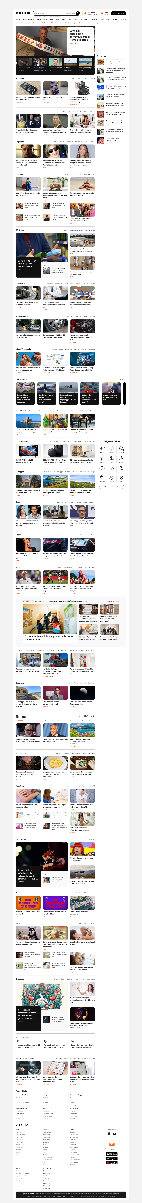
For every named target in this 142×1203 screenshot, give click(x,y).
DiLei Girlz (20, 174)
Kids (18, 893)
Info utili (18, 307)
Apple (61, 349)
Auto (67, 316)
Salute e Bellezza (21, 1108)
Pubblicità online (75, 1058)
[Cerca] (78, 13)
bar (44, 1100)
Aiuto (17, 1154)
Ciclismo (72, 593)
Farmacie (61, 721)
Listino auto (73, 1144)
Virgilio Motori (22, 316)
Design (52, 411)
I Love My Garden (76, 441)
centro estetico (20, 1113)
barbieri (18, 1116)
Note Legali (35, 1196)
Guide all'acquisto (83, 78)
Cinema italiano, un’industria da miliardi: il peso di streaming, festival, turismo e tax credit (27, 874)
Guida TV (55, 141)
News (62, 141)
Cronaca (73, 535)
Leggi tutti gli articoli (112, 601)
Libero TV (45, 1162)
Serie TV (92, 141)
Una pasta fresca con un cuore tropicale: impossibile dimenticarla (54, 774)
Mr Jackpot (19, 1178)
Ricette (86, 19)
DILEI (89, 1193)
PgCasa (19, 650)
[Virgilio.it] (23, 13)
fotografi (72, 1118)
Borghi (93, 472)
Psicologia (77, 786)
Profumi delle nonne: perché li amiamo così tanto (58, 205)
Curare (72, 809)
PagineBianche (74, 1162)
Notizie (18, 19)
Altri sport (92, 567)
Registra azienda (74, 1154)
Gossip (76, 19)
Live (85, 567)
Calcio (72, 46)
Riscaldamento (30, 650)
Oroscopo (94, 19)
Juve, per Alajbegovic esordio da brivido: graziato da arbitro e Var (80, 36)
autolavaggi (73, 1105)
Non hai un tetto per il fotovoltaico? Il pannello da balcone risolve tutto (53, 671)
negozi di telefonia (48, 1116)
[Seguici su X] (114, 1134)
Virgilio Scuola (74, 1137)
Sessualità (92, 786)
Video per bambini (75, 893)
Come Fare (73, 134)
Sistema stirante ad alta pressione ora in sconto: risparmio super (79, 99)
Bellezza (92, 111)
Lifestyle (78, 111)
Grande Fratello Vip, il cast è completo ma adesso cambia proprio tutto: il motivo (80, 162)
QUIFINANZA (101, 1193)
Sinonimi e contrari (67, 502)
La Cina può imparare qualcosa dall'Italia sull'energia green (58, 270)
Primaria (78, 502)
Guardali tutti (122, 379)
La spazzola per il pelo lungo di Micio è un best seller (59, 965)
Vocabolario (46, 1181)
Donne (39, 19)
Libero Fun (18, 1181)
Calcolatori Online (48, 1186)
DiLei (18, 111)
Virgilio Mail (19, 1132)
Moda (85, 111)
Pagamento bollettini (85, 23)
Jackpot (96, 23)
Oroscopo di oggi (59, 979)
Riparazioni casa (62, 650)
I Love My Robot (90, 441)
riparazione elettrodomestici (23, 1102)
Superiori (92, 502)
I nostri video (21, 379)
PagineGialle (73, 1152)
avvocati (72, 1111)
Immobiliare (58, 283)
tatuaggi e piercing (21, 1118)
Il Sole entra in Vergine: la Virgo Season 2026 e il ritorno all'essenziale (81, 1025)
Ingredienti (91, 753)
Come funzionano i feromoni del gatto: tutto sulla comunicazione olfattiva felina (55, 944)
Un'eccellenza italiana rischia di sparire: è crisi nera (58, 880)
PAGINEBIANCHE (75, 1193)
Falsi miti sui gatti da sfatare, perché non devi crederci (32, 954)
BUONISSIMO (109, 1193)
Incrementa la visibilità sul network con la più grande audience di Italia (52, 1079)
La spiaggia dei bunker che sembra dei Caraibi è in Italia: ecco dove (26, 704)
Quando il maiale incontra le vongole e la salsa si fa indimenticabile (115, 62)
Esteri (87, 535)
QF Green (20, 230)
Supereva (20, 683)
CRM (93, 1058)
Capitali (74, 472)
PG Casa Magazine (75, 1159)
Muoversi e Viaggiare (77, 1095)
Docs (61, 23)
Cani (80, 923)
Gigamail (18, 1144)
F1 (75, 567)
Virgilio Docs (19, 1142)
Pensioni (85, 283)
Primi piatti (66, 753)
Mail (17, 23)
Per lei (93, 78)
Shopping (72, 1132)
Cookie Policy (46, 1196)
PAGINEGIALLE (49, 1193)
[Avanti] (124, 393)
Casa (17, 434)
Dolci (84, 753)
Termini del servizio (47, 16)
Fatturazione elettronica (49, 23)
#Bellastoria (47, 134)
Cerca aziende (47, 1170)
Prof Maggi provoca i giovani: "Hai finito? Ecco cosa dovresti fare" (81, 523)
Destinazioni (47, 472)
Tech (63, 19)
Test (93, 174)
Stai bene (18, 809)
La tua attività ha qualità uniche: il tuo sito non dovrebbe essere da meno (82, 1079)
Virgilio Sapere (74, 1134)
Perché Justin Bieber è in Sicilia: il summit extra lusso (32, 217)
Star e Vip (71, 111)
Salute (108, 19)
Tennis (18, 593)
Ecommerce (86, 1058)
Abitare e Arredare (22, 1095)
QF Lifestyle (21, 839)
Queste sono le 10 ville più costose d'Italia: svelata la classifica (80, 741)
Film (86, 141)
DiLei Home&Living (23, 411)
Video (69, 19)
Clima (65, 230)
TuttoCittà (73, 1164)
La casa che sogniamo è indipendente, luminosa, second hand (55, 195)
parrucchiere (19, 1111)
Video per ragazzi (89, 893)
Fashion (73, 174)
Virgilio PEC (19, 1137)
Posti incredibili (84, 472)
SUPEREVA (116, 1193)
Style (79, 174)
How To (76, 349)
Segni (83, 979)
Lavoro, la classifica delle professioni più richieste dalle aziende (54, 523)
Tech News (19, 372)
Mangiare (46, 1095)
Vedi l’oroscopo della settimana (112, 487)
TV (81, 19)
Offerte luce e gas (71, 23)
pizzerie (45, 1105)
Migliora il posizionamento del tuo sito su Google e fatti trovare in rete (28, 1079)
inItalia (115, 19)
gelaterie (45, 1097)
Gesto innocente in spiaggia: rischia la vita (110, 397)
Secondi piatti (76, 753)
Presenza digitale (61, 1058)
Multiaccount (19, 1147)
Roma (21, 716)
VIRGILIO (42, 1193)
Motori (58, 19)
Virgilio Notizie (47, 1132)
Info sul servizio (38, 16)
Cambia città (19, 720)
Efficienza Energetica (76, 230)
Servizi (45, 1108)
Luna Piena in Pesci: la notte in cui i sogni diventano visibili (58, 1019)
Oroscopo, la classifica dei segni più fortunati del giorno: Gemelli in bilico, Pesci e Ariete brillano (27, 1014)
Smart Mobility (74, 1147)
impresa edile (19, 1100)
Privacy (40, 1196)
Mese (77, 979)
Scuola (102, 19)
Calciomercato (67, 567)
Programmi (69, 141)
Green (19, 269)
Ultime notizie (64, 535)
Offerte (73, 78)
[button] (91, 52)
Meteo (45, 19)
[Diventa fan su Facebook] (109, 1134)
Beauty (66, 174)
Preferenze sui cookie (56, 1196)
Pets (18, 923)
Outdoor (92, 411)
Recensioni (91, 349)
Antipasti (57, 753)
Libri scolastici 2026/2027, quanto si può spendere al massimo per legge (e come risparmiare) (88, 621)
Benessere (68, 786)
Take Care (20, 786)
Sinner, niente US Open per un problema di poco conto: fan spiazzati (27, 588)
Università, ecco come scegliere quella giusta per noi (31, 205)
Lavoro (93, 283)
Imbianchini (40, 650)
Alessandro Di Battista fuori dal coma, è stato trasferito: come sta (27, 556)
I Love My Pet (64, 441)
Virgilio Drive (19, 1139)
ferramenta (19, 1097)
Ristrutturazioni (72, 411)
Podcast (92, 923)
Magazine (20, 142)
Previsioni (92, 721)
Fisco (71, 307)
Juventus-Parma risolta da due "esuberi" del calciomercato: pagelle (54, 588)
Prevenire (45, 809)
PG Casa (72, 1157)
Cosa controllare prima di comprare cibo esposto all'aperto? (25, 774)
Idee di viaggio (58, 472)
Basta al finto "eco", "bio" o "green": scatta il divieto (27, 264)
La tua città (46, 1178)
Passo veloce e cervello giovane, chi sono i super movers (59, 815)
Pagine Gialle (21, 1091)
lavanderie (46, 1111)
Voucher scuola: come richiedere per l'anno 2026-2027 (108, 618)
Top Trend (19, 1084)
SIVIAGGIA (94, 1193)
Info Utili (78, 283)
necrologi (45, 1118)
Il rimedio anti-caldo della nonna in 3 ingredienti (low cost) (115, 123)
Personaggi (78, 141)
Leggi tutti (91, 839)
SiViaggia (20, 472)
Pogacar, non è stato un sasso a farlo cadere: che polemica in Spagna (82, 588)
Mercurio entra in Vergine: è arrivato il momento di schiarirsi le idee (82, 1000)
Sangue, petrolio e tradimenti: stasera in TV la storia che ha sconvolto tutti (27, 162)
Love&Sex (87, 174)
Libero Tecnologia (23, 349)
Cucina (45, 779)
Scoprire (72, 832)
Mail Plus (23, 23)
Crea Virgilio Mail (118, 13)
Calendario (19, 1149)
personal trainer (74, 1116)
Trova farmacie (47, 1176)
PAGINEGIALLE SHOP (59, 1193)
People (63, 111)
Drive (38, 23)
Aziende (68, 721)
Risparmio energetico (76, 650)
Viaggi (51, 19)
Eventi (54, 721)
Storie (93, 535)
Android (54, 349)
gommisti (72, 1102)
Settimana (70, 979)
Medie (85, 502)
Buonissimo (21, 753)
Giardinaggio (83, 411)
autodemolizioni (74, 1100)
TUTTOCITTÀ (84, 1193)
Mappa (84, 721)
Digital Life (68, 349)
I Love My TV (53, 441)
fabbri (17, 1105)
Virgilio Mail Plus (20, 1134)
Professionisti (74, 1108)
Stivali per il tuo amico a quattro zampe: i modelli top (59, 954)
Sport (24, 19)
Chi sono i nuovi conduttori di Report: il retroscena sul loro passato (27, 523)
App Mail (18, 1152)
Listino (85, 316)
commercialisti (74, 1113)
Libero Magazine (47, 1159)
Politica (81, 535)
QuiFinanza (20, 284)
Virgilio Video (46, 1139)
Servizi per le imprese (25, 1058)
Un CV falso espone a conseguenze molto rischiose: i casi (54, 304)
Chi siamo (28, 1196)
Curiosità (92, 316)
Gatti (85, 923)
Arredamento (61, 411)
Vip (71, 223)
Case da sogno (43, 411)
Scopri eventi (46, 1173)
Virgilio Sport (46, 1134)
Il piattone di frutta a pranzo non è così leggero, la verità (30, 825)
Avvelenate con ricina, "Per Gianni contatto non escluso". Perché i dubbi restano (54, 162)
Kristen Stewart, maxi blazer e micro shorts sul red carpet (59, 217)
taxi (71, 1097)
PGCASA (68, 1193)
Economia (31, 19)
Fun (103, 23)
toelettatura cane (48, 1113)
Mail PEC (31, 23)
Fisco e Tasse (69, 283)
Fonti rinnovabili (90, 230)
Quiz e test (91, 683)
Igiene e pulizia (90, 650)
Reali (17, 134)
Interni (72, 673)
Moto (72, 316)
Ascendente (91, 979)
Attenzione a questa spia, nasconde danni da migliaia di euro (81, 337)
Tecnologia (19, 102)
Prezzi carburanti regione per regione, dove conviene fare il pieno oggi (115, 70)
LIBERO (37, 1193)
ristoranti (45, 1102)
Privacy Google (57, 16)
